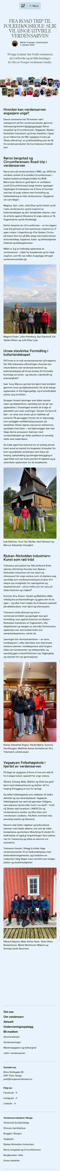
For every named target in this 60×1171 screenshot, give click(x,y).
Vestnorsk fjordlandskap (16, 1122)
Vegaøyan (8, 1138)
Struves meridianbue (14, 1128)
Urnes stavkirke (11, 1160)
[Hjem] (23, 6)
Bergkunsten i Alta (13, 1155)
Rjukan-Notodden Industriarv (18, 1144)
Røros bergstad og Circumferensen (22, 1149)
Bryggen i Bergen (12, 1133)
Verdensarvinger (33, 126)
